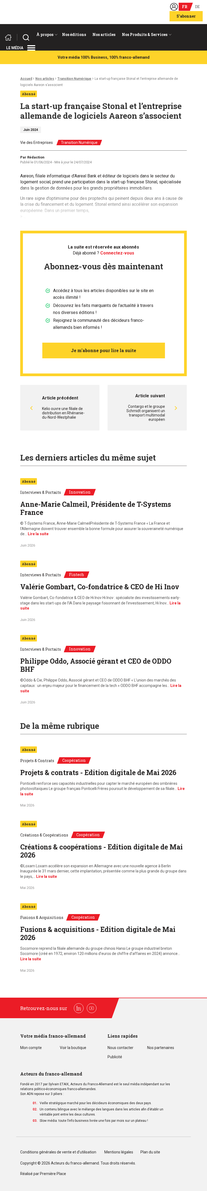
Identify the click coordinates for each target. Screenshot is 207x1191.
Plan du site (150, 1152)
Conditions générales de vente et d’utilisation (58, 1152)
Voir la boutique (73, 1048)
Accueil (26, 79)
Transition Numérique (74, 79)
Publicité (115, 1057)
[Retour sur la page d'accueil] (10, 37)
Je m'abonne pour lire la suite (103, 350)
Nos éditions (74, 34)
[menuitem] (46, 34)
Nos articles (103, 34)
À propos (44, 34)
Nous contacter (120, 1048)
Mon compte (31, 1048)
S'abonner (186, 16)
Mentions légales (118, 1152)
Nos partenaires (160, 1048)
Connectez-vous (117, 253)
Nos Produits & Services (144, 34)
